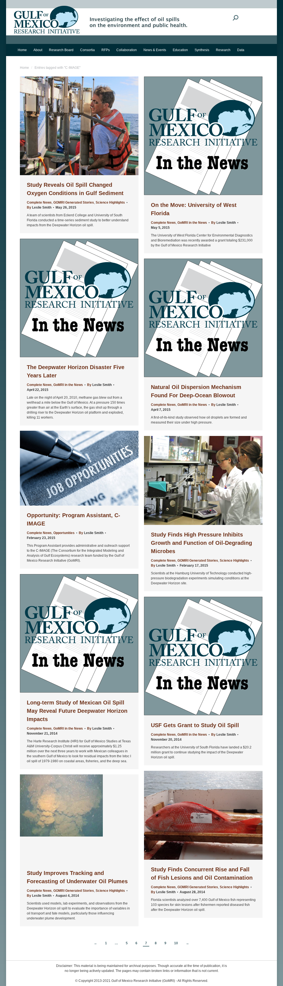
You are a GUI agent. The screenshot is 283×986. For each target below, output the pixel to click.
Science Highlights (110, 202)
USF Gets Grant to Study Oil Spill (195, 725)
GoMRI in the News (192, 223)
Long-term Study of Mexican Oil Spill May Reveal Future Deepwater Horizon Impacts (77, 711)
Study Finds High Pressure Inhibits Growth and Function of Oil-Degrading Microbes (201, 543)
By (39, 207)
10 (176, 943)
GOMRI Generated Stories (73, 202)
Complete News (39, 202)
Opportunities (64, 533)
